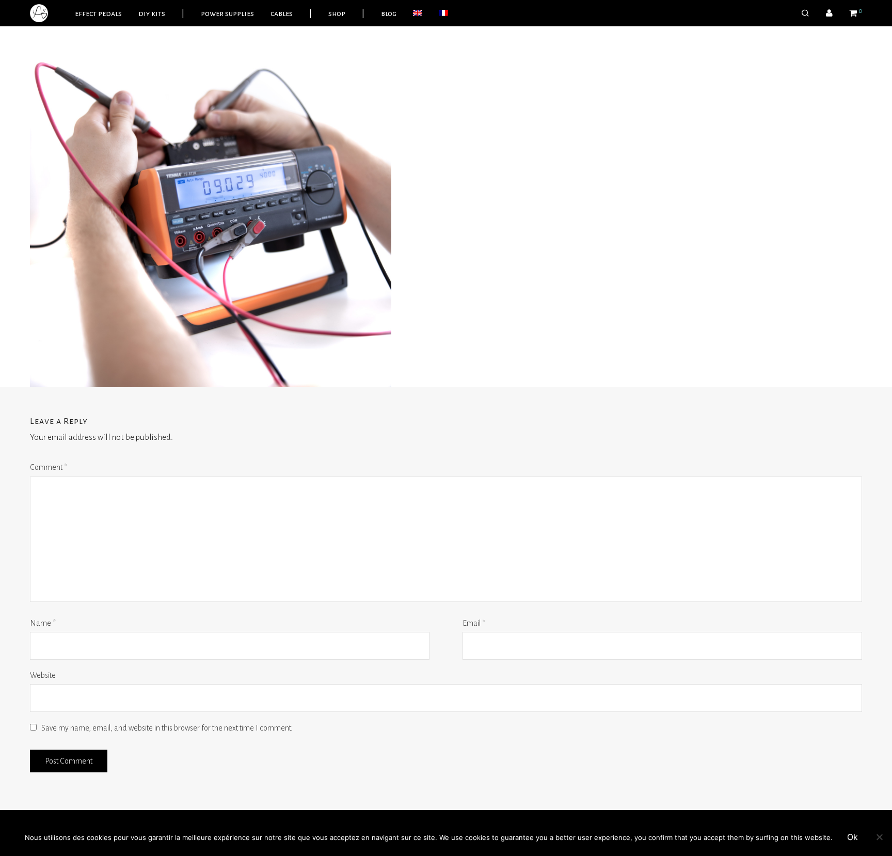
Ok (852, 837)
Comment (48, 467)
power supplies (227, 13)
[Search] (805, 13)
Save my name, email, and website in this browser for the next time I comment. (167, 728)
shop (336, 13)
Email (474, 623)
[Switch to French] (443, 13)
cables (281, 13)
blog (388, 13)
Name (43, 623)
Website (43, 675)
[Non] (879, 837)
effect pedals (98, 13)
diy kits (151, 13)
